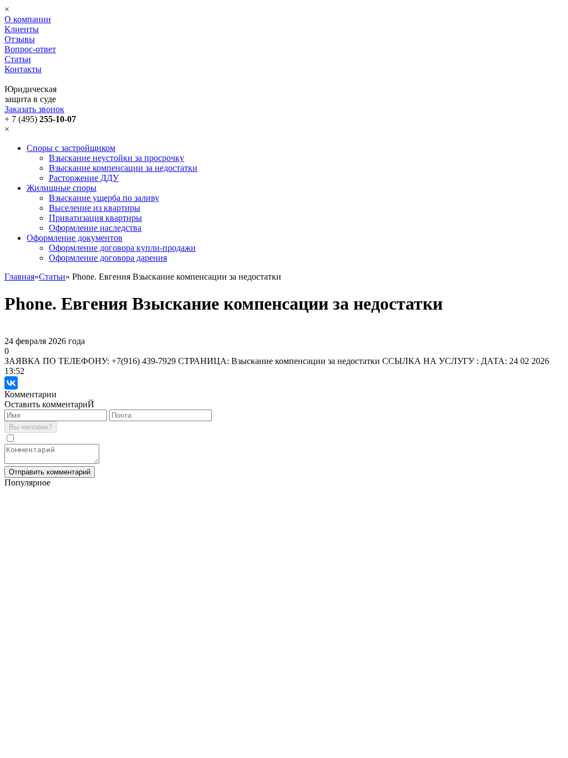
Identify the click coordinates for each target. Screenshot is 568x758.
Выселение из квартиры (94, 208)
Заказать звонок (34, 109)
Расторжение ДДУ (84, 178)
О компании (27, 19)
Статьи (17, 59)
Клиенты (21, 29)
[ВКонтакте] (11, 383)
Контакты (23, 69)
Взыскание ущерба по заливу (104, 198)
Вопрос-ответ (30, 49)
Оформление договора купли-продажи (122, 247)
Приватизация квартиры (95, 218)
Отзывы (19, 39)
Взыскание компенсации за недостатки (123, 168)
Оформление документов (75, 237)
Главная (19, 276)
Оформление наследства (95, 228)
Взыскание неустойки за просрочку (116, 158)
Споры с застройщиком (71, 148)
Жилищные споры (62, 188)
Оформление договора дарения (108, 257)
